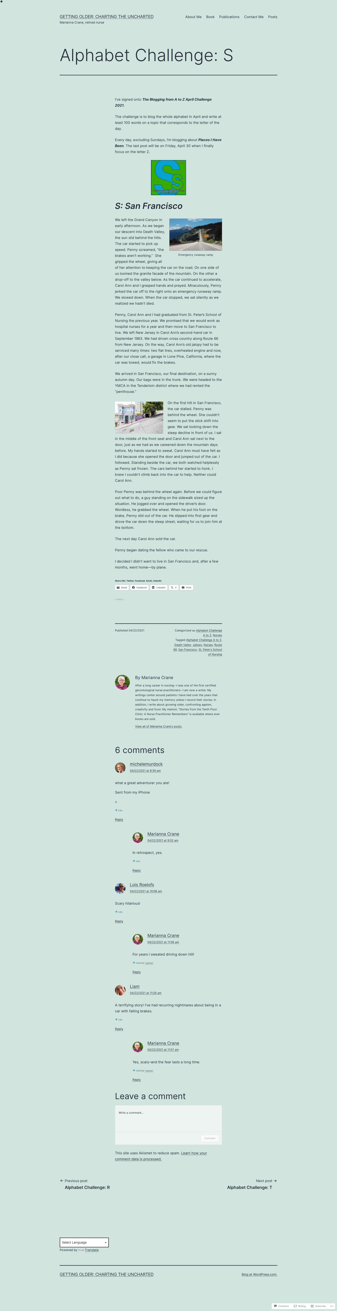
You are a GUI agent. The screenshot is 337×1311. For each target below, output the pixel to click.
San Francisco (187, 649)
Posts (272, 17)
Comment (209, 1138)
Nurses (217, 635)
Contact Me (254, 17)
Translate (92, 1250)
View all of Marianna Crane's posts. (158, 726)
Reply (119, 819)
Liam (135, 986)
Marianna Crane (163, 833)
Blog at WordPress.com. (259, 1274)
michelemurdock (146, 764)
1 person (149, 963)
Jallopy (197, 645)
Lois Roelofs (142, 884)
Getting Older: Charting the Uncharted (107, 16)
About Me (193, 17)
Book (210, 17)
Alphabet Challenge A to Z (203, 640)
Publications (229, 17)
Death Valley (182, 645)
